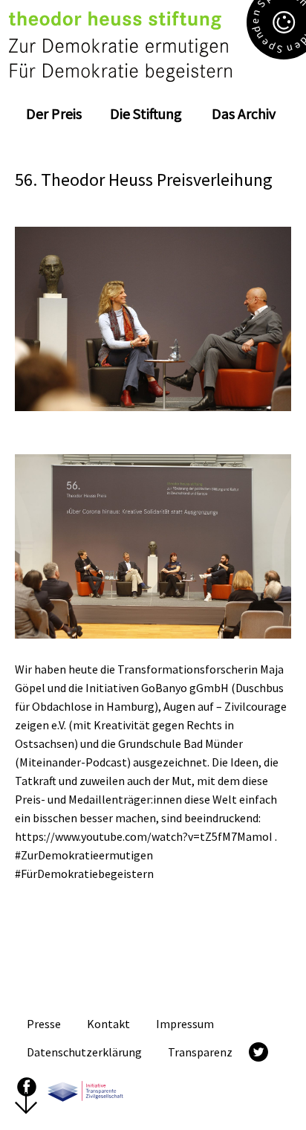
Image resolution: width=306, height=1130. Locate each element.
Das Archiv (244, 113)
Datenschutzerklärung (84, 1052)
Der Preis (54, 113)
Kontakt (108, 1023)
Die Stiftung (146, 113)
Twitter (258, 1052)
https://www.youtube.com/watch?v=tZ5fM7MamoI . (146, 836)
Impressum (185, 1023)
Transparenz (200, 1052)
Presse (44, 1023)
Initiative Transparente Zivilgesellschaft (85, 1087)
